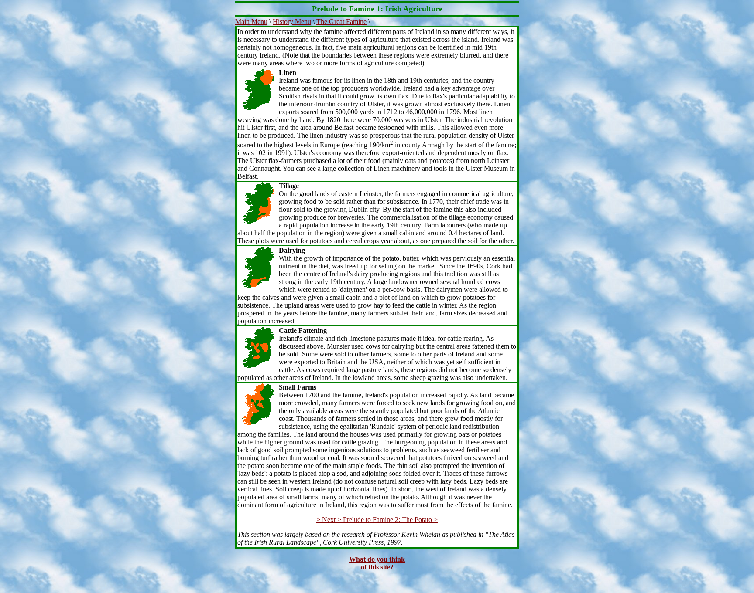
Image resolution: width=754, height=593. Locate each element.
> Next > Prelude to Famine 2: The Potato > (377, 519)
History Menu (292, 21)
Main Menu (251, 21)
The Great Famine (341, 21)
